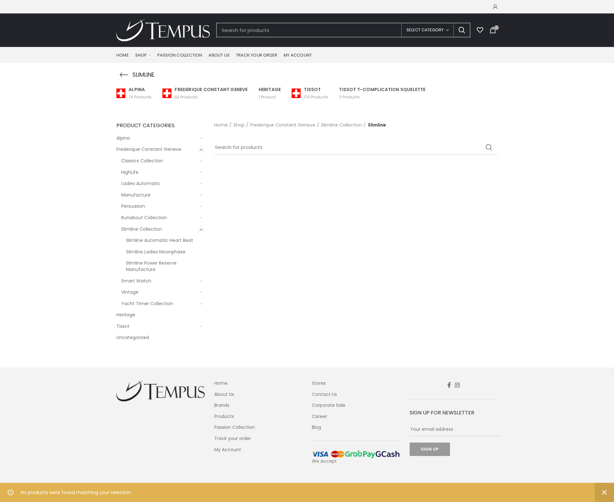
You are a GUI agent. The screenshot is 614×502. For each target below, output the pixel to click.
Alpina (123, 138)
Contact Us (324, 394)
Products (224, 416)
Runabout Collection (144, 217)
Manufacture (136, 195)
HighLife (129, 172)
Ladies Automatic (140, 183)
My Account (227, 450)
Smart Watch (136, 281)
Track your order (232, 439)
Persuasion (133, 206)
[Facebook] (449, 385)
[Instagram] (457, 385)
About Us (224, 394)
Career (319, 416)
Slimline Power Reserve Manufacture (151, 266)
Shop (239, 125)
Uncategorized (132, 337)
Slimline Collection (141, 229)
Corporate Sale (328, 405)
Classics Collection (142, 161)
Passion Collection (234, 427)
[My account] (495, 6)
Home (221, 125)
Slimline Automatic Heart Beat (159, 240)
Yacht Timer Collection (147, 303)
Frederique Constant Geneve (148, 149)
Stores (319, 383)
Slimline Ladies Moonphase (155, 252)
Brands (221, 405)
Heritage (125, 315)
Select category (425, 30)
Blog (316, 427)
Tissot (123, 326)
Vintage (129, 292)
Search (462, 30)
